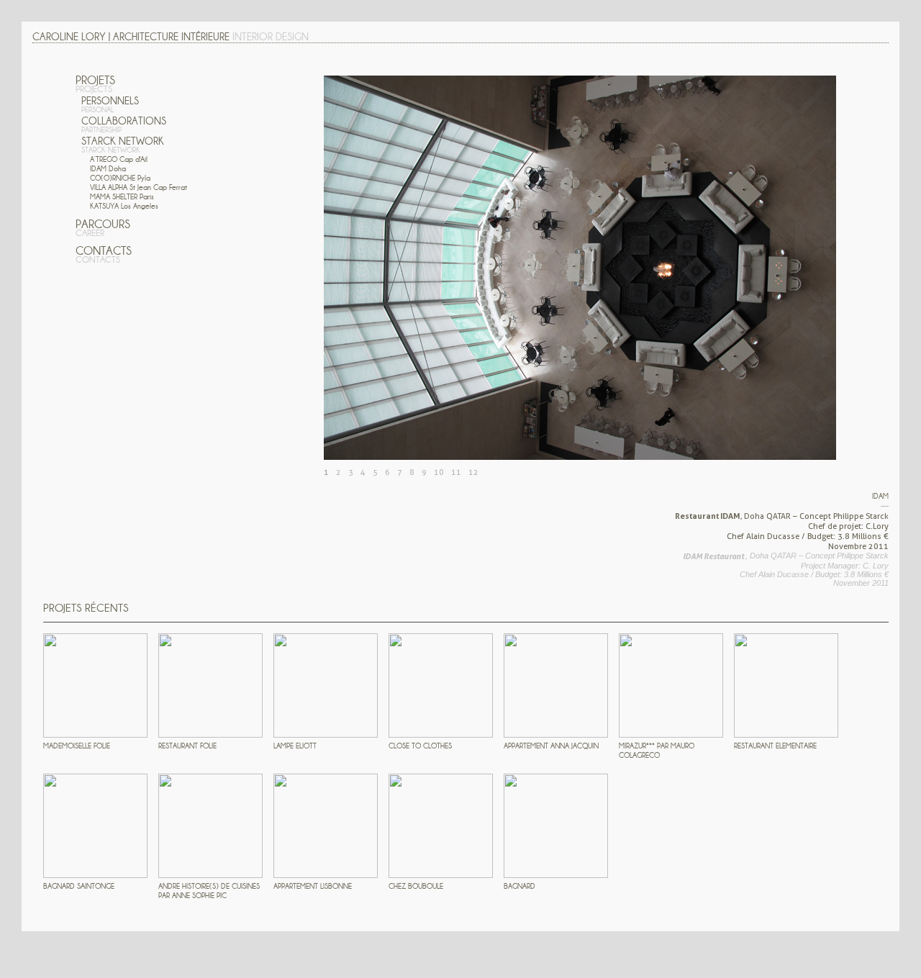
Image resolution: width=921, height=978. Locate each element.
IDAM (108, 168)
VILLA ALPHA (138, 187)
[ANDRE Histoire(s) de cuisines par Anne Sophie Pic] (210, 826)
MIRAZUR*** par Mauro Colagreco (656, 750)
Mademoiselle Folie (76, 746)
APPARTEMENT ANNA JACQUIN (551, 746)
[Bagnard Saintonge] (95, 826)
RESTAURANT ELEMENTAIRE (775, 746)
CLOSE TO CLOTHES (420, 746)
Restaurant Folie (187, 746)
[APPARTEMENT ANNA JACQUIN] (556, 685)
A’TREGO (119, 159)
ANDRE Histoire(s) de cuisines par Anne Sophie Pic (209, 891)
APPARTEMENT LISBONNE (312, 886)
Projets (95, 83)
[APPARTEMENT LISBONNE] (325, 826)
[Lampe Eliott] (325, 685)
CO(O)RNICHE (120, 178)
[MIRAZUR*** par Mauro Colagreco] (671, 685)
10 (439, 472)
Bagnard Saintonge (78, 886)
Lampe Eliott (295, 746)
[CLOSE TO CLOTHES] (441, 685)
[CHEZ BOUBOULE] (441, 826)
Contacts (104, 254)
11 (456, 472)
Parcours (103, 227)
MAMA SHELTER (122, 197)
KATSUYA (124, 206)
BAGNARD (519, 886)
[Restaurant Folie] (210, 685)
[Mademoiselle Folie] (95, 685)
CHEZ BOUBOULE (416, 886)
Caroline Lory (69, 36)
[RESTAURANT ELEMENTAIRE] (786, 685)
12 (473, 472)
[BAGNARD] (556, 826)
